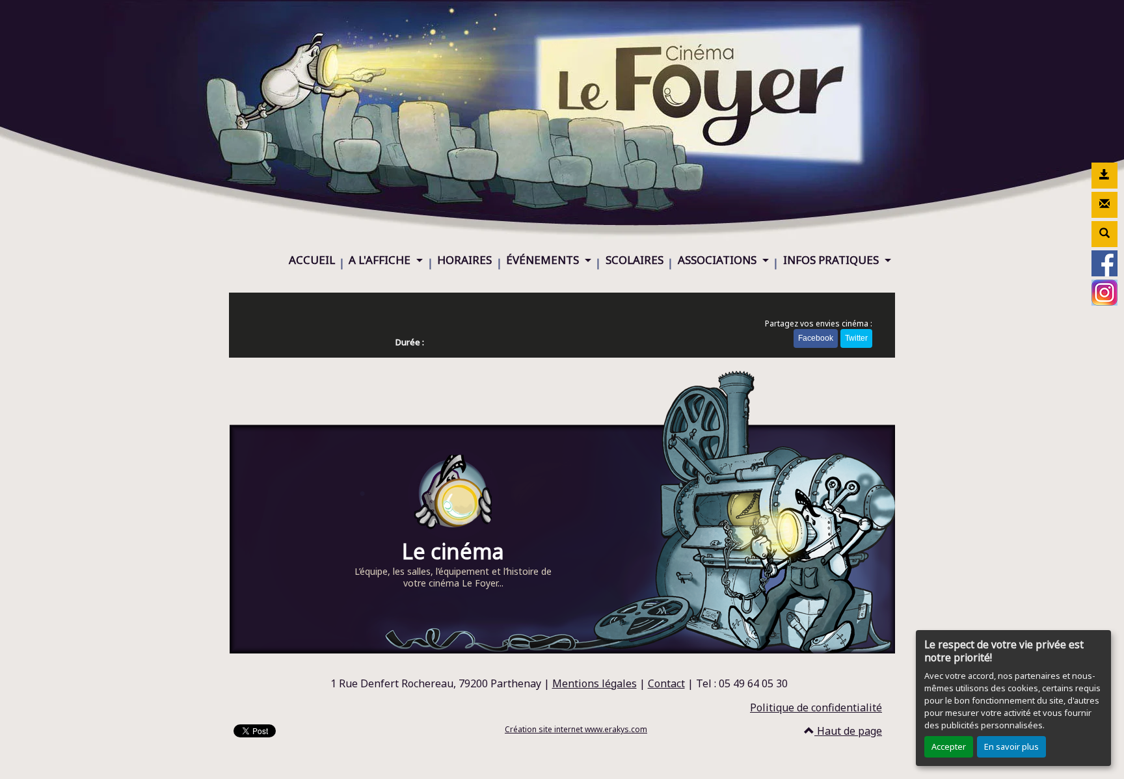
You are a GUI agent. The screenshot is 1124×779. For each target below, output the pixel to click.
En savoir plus (1011, 746)
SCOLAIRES (634, 259)
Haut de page (848, 731)
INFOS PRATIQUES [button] (832, 259)
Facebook (815, 338)
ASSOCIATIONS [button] (718, 259)
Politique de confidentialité (816, 707)
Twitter (856, 338)
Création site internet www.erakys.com (576, 729)
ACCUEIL (312, 259)
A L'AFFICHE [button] (381, 259)
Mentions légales (594, 683)
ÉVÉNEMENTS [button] (544, 259)
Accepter (948, 746)
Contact (666, 683)
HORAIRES (464, 259)
